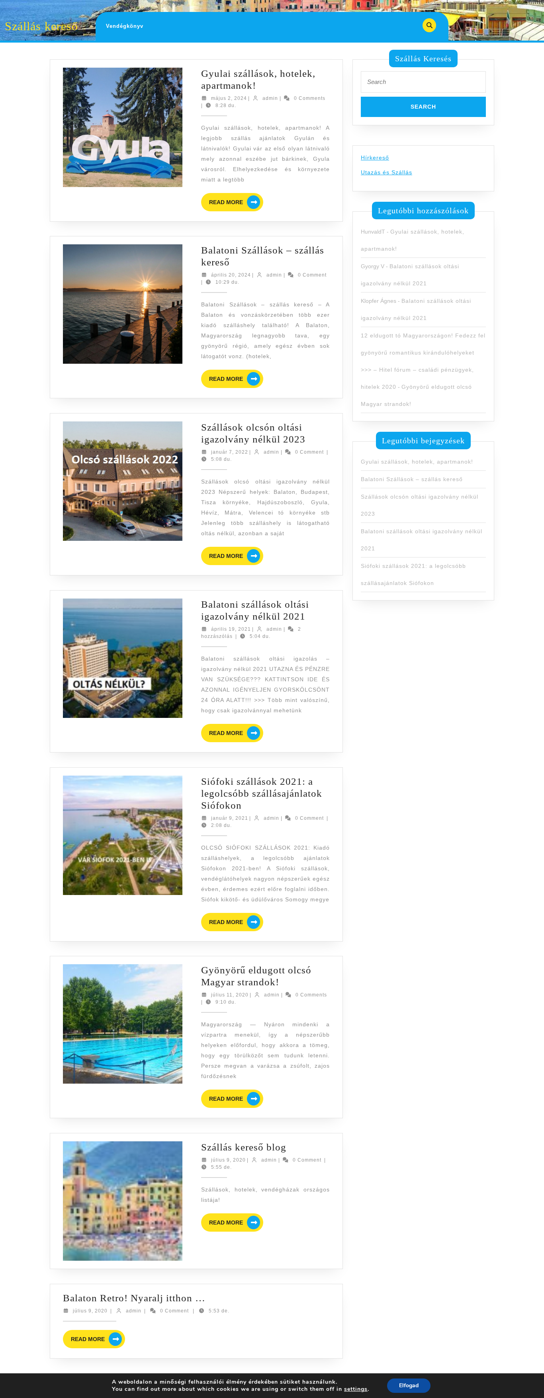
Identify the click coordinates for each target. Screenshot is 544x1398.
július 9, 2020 (228, 1160)
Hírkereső (375, 157)
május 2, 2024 (229, 98)
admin (270, 98)
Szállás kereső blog (243, 1147)
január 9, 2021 (229, 818)
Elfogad (409, 1385)
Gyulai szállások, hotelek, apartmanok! (417, 461)
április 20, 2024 (231, 275)
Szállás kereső (41, 26)
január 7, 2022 (229, 452)
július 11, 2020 (230, 995)
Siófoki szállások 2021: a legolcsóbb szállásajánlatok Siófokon (261, 793)
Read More (236, 203)
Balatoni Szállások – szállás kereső (412, 479)
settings (356, 1389)
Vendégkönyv (124, 26)
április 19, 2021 (231, 629)
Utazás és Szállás (386, 172)
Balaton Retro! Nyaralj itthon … (134, 1298)
